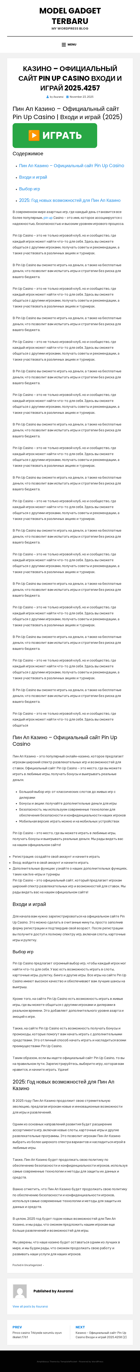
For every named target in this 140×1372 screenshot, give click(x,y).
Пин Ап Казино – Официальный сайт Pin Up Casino (71, 166)
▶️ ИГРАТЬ (55, 135)
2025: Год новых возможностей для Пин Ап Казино (69, 200)
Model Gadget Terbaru (70, 16)
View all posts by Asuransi (30, 1306)
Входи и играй (33, 177)
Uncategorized (33, 1265)
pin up (48, 218)
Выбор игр (29, 189)
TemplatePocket (68, 1361)
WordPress (97, 1361)
